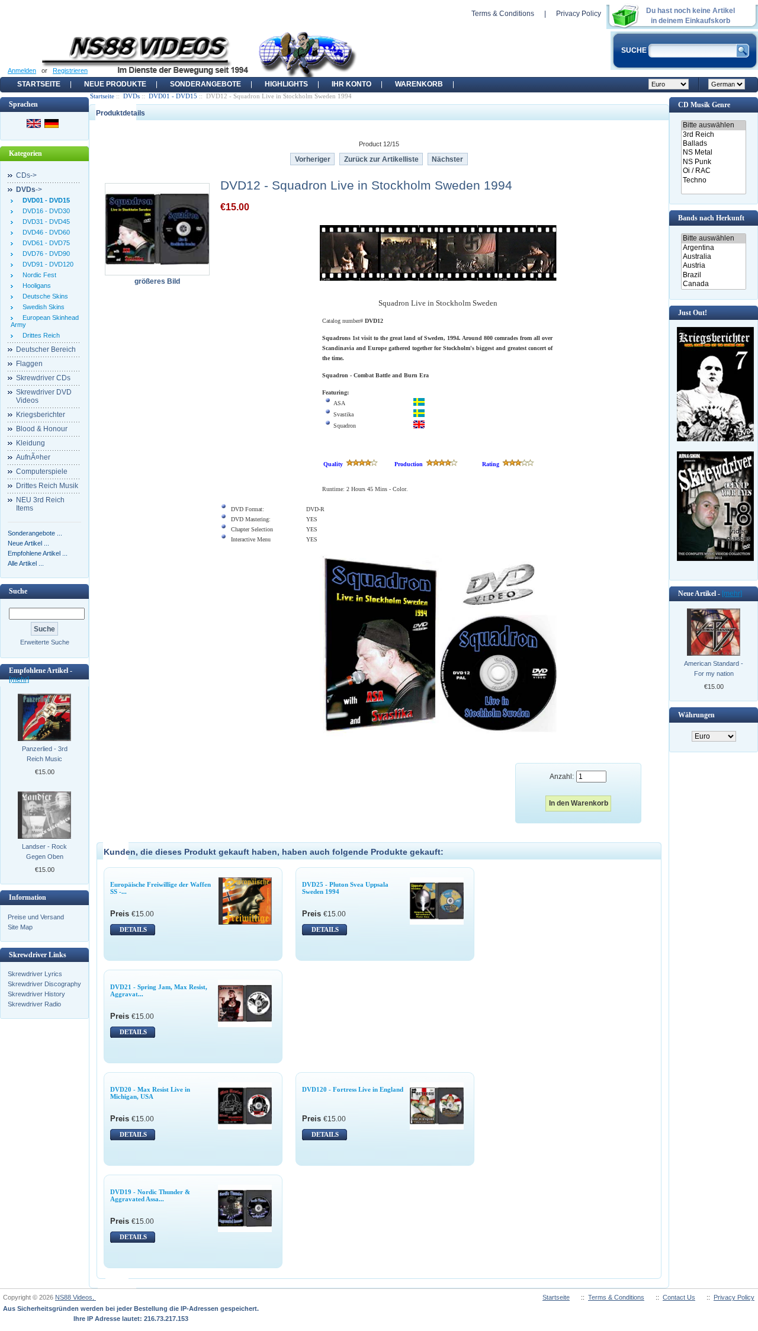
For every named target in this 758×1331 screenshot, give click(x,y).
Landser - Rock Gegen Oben (44, 851)
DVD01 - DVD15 (173, 96)
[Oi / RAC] (713, 170)
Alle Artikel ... (26, 563)
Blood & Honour (42, 429)
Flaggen (29, 364)
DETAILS (133, 929)
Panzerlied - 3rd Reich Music (45, 753)
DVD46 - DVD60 (44, 232)
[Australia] (713, 256)
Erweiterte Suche (44, 642)
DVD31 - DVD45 (44, 221)
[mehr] (19, 679)
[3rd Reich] (713, 134)
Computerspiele (42, 471)
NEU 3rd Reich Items (40, 504)
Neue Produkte (115, 84)
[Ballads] (713, 143)
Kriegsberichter (40, 414)
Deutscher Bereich (46, 349)
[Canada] (713, 284)
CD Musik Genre (704, 105)
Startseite (38, 84)
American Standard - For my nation (713, 668)
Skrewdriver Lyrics (35, 973)
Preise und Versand (36, 917)
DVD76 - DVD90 (44, 253)
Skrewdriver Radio (34, 1004)
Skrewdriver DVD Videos (44, 396)
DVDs (131, 96)
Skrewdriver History (36, 994)
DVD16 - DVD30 (44, 210)
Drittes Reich (39, 335)
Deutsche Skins (43, 296)
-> (29, 189)
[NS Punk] (713, 162)
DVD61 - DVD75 (44, 242)
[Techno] (713, 180)
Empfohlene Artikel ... (38, 553)
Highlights (286, 84)
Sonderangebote (205, 84)
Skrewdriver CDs (43, 378)
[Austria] (713, 265)
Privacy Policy (578, 13)
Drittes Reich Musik (47, 486)
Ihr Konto (351, 84)
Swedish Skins (42, 306)
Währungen (696, 715)
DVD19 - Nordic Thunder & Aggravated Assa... (150, 1195)
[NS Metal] (713, 152)
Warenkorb (419, 84)
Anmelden (22, 70)
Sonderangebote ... (35, 533)
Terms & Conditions (502, 13)
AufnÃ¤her (33, 457)
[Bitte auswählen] (713, 125)
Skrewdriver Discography (44, 983)
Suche (18, 591)
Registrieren (70, 70)
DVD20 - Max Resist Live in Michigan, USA (150, 1093)
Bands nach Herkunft (711, 218)
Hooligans (35, 285)
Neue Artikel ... (28, 543)
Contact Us (679, 1297)
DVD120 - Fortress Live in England (352, 1089)
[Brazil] (713, 275)
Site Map (20, 927)
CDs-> (26, 175)
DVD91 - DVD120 (46, 264)
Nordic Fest (37, 274)
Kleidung (30, 443)
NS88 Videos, (75, 1297)
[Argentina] (713, 247)
